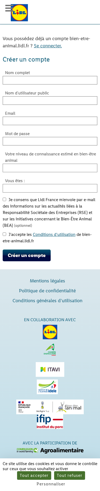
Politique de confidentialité (47, 291)
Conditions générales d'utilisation (47, 301)
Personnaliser (51, 483)
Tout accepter (34, 475)
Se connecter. (48, 46)
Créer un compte (27, 255)
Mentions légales (47, 281)
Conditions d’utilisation (54, 234)
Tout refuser (69, 475)
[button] (9, 8)
